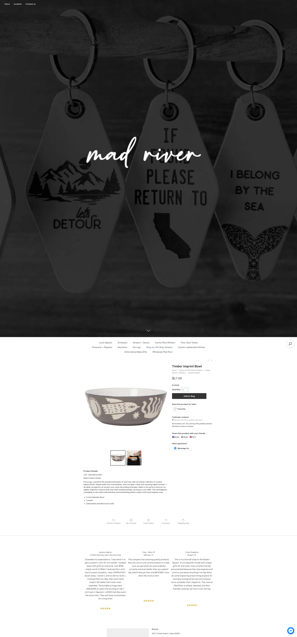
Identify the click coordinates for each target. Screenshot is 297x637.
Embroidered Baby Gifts (135, 352)
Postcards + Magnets (102, 347)
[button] (180, 409)
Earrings (137, 347)
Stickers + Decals (141, 342)
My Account (131, 523)
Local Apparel (105, 342)
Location (18, 4)
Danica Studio (194, 373)
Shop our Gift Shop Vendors (159, 347)
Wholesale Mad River (163, 352)
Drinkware (122, 342)
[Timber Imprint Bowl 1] (133, 457)
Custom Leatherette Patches (191, 347)
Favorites (166, 523)
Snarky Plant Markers (165, 342)
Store (7, 4)
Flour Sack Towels (189, 342)
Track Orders (148, 523)
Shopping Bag (183, 523)
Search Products (114, 523)
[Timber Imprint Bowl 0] (117, 457)
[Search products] (290, 344)
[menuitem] (208, 360)
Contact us (31, 4)
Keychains (122, 347)
